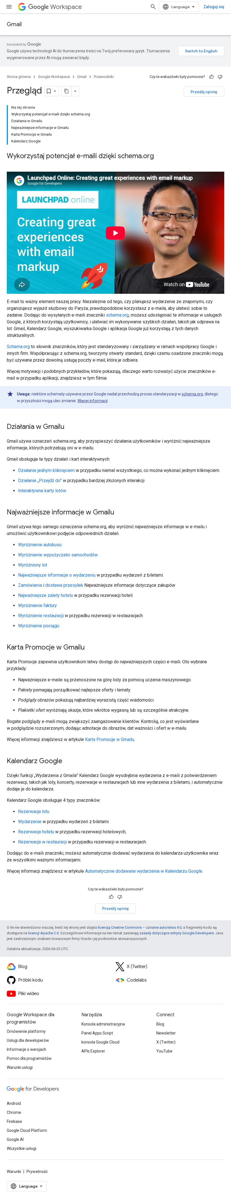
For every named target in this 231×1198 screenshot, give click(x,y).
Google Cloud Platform (27, 1130)
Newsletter (166, 1033)
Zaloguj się (213, 7)
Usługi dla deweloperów (28, 1040)
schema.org (117, 315)
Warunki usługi (20, 1067)
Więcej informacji (92, 400)
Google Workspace (54, 77)
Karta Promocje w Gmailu (109, 739)
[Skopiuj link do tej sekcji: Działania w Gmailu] (70, 427)
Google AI (15, 1139)
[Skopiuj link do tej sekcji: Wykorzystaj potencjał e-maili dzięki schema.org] (159, 156)
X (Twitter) (166, 1042)
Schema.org (18, 346)
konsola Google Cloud (100, 1042)
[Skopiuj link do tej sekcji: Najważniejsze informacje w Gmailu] (120, 512)
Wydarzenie (29, 821)
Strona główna (19, 77)
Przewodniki (104, 77)
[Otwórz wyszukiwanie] (153, 6)
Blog (160, 1024)
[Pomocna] (211, 77)
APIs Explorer (93, 1051)
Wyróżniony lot (32, 565)
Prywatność (37, 1171)
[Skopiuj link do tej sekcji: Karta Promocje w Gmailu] (90, 647)
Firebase (14, 1121)
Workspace (66, 7)
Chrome (14, 1112)
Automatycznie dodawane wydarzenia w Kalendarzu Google (143, 871)
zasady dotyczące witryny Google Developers (176, 933)
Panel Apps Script (97, 1033)
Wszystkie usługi (21, 1148)
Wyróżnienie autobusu (39, 544)
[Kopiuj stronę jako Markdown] (66, 91)
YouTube (164, 1051)
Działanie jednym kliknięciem (46, 470)
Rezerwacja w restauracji (42, 842)
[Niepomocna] (220, 77)
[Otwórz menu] (9, 7)
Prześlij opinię (204, 91)
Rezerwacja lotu (33, 811)
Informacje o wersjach (26, 1049)
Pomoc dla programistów (29, 1058)
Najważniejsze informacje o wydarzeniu (56, 575)
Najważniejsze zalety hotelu (45, 595)
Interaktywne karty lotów (42, 490)
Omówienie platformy (26, 1031)
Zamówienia (30, 585)
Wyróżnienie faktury (37, 605)
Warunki (14, 1171)
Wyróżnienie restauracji (41, 615)
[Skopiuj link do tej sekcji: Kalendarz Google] (68, 761)
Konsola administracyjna (103, 1024)
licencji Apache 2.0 (43, 933)
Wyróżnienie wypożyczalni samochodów (58, 554)
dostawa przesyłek (64, 585)
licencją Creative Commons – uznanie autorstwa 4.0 (139, 927)
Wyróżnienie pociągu (38, 625)
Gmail (14, 24)
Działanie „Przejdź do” (40, 480)
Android (14, 1103)
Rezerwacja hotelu (36, 831)
